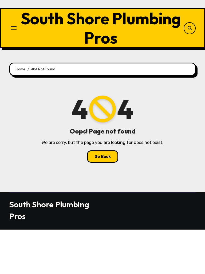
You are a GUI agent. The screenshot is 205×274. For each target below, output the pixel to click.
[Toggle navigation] (13, 28)
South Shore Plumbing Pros (101, 28)
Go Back (102, 156)
